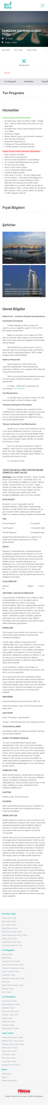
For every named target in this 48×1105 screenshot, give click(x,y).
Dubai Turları (32, 50)
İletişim (4, 1077)
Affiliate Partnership (9, 1081)
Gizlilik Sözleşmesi (35, 1096)
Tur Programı (10, 81)
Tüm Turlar (18, 50)
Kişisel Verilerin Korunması (15, 1096)
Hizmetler (28, 81)
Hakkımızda (6, 1074)
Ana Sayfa (5, 50)
